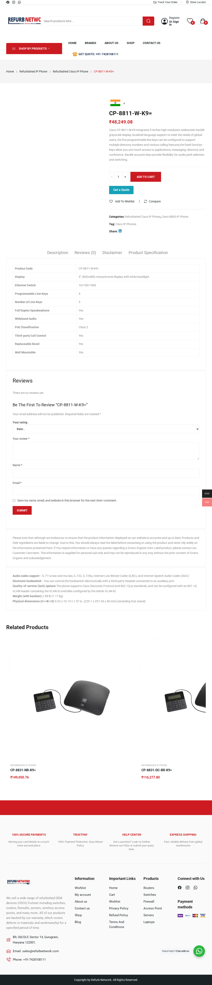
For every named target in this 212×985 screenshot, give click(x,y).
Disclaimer (112, 252)
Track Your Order (167, 2)
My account (83, 895)
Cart (112, 895)
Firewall (148, 901)
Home (113, 888)
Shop (78, 915)
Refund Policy (118, 915)
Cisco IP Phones (126, 224)
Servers (148, 915)
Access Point (152, 908)
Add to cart (146, 176)
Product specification (148, 252)
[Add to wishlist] (129, 650)
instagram (14, 2)
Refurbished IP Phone (23, 765)
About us (81, 901)
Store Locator (198, 2)
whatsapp (20, 2)
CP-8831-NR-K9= (23, 770)
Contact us (82, 908)
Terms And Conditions (116, 924)
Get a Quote (121, 190)
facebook (8, 2)
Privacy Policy (118, 908)
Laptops (149, 922)
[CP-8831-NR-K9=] (71, 697)
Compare (155, 201)
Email (17, 483)
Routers (148, 888)
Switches (149, 895)
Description (57, 252)
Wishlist (80, 888)
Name (17, 465)
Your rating (20, 422)
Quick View (129, 639)
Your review (21, 438)
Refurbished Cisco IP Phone (142, 216)
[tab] (57, 253)
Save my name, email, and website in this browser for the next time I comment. (67, 500)
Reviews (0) (85, 252)
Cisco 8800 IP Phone (175, 216)
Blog (78, 922)
